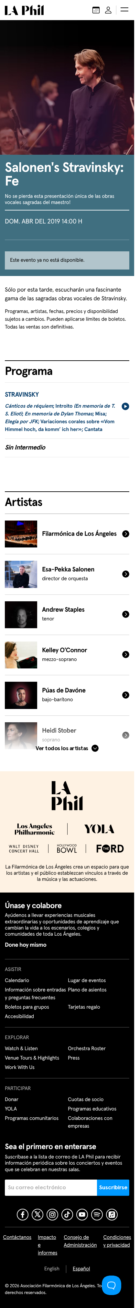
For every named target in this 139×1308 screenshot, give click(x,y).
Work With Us (20, 1067)
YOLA (11, 1109)
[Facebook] (22, 1214)
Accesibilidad (19, 1016)
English (51, 1269)
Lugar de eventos (87, 980)
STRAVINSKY (22, 395)
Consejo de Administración (80, 1241)
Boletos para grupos (27, 1007)
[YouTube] (82, 1214)
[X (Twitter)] (37, 1214)
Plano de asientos (87, 990)
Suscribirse (113, 1188)
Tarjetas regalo (84, 1007)
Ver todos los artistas (62, 748)
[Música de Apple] (112, 1214)
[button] (124, 10)
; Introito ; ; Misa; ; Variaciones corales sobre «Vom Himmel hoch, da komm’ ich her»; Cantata (60, 418)
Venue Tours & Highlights (32, 1058)
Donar (11, 1099)
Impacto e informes (47, 1245)
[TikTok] (67, 1214)
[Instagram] (52, 1214)
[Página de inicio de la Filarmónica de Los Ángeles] (24, 10)
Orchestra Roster (87, 1048)
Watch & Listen (21, 1048)
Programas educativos (92, 1109)
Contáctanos (17, 1237)
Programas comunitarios (32, 1118)
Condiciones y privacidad (117, 1241)
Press (74, 1058)
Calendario (17, 980)
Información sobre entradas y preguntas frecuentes (35, 994)
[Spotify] (97, 1214)
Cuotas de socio (85, 1099)
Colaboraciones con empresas (90, 1122)
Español (81, 1269)
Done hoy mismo (25, 945)
